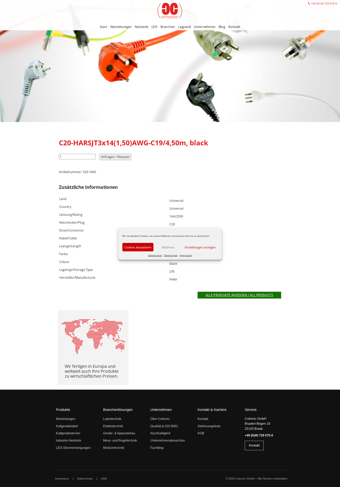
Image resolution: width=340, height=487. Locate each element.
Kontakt (234, 27)
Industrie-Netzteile (68, 440)
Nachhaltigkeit (160, 433)
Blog (222, 27)
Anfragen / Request (115, 157)
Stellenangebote (209, 426)
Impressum (186, 255)
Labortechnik (112, 419)
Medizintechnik (113, 447)
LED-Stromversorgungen (73, 447)
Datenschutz (155, 255)
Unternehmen (204, 27)
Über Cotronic (160, 419)
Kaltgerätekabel (67, 426)
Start (103, 27)
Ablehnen (168, 247)
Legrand (184, 27)
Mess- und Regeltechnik (120, 440)
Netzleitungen (121, 27)
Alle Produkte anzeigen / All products (239, 295)
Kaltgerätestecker (68, 433)
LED (154, 27)
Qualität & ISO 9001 (164, 426)
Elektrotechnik (113, 426)
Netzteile (141, 27)
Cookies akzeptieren (138, 247)
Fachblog (157, 447)
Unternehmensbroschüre (167, 440)
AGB (201, 433)
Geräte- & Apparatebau (119, 433)
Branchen (168, 27)
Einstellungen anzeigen (200, 247)
